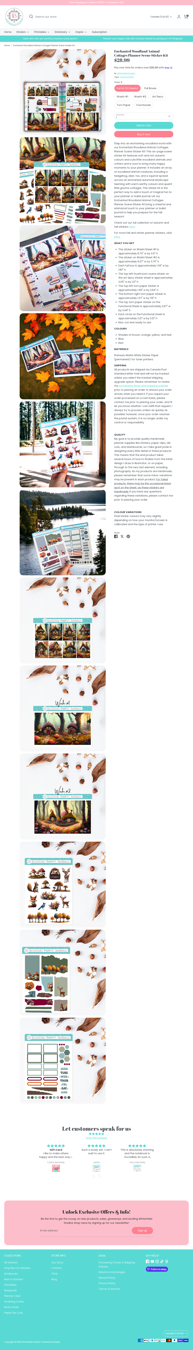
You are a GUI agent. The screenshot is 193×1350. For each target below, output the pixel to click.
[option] (50, 39)
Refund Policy (107, 1277)
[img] (96, 1134)
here (132, 226)
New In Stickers (13, 1279)
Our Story (57, 1262)
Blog (54, 1279)
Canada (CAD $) (159, 16)
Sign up (142, 1230)
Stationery (61, 32)
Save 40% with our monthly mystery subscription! (50, 38)
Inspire (80, 32)
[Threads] (166, 1261)
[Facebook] (147, 1261)
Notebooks (11, 1273)
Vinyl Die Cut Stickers (17, 1268)
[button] (94, 1176)
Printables (40, 32)
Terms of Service (109, 1289)
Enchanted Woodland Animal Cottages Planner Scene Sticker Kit (44, 45)
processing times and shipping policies (143, 385)
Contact (56, 1268)
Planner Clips (12, 1296)
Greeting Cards (14, 1301)
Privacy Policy (107, 1283)
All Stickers (11, 1262)
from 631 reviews (96, 1138)
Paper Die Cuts (13, 1312)
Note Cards (11, 1307)
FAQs (54, 1273)
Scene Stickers (127, 77)
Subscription (99, 32)
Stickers (21, 32)
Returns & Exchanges (112, 1272)
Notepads (10, 1290)
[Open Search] (31, 16)
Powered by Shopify (50, 1342)
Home (7, 32)
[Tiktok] (162, 1261)
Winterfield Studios (126, 73)
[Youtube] (152, 1261)
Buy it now (143, 134)
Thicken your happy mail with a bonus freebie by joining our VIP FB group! (143, 38)
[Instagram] (157, 1261)
